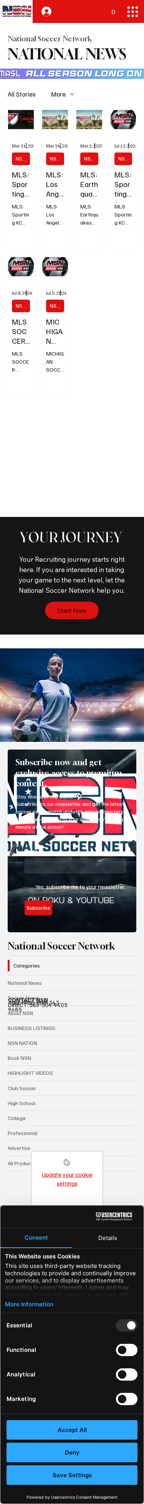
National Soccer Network (61, 945)
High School (21, 1103)
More (58, 94)
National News (25, 982)
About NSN (20, 1013)
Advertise (19, 1148)
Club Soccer (22, 1088)
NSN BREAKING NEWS (23, 159)
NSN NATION (22, 1043)
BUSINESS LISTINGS (31, 1028)
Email (33, 851)
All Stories (22, 94)
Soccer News (23, 997)
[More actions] (28, 146)
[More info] (67, 1164)
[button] (113, 8)
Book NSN (19, 1058)
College (17, 1118)
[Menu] (132, 11)
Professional (22, 1133)
